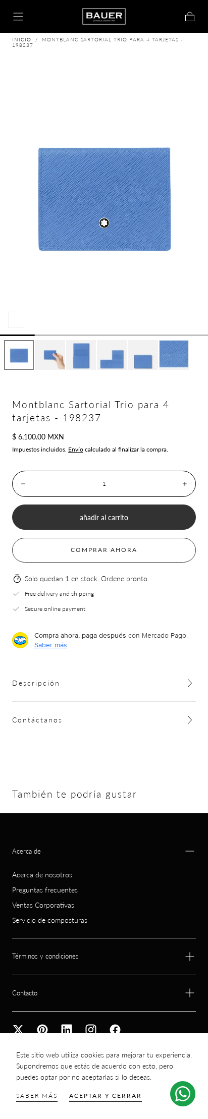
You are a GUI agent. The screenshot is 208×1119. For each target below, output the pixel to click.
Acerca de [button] (26, 851)
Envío (75, 449)
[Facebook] (115, 1030)
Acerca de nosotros (42, 874)
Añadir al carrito (104, 517)
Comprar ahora (104, 549)
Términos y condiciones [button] (45, 956)
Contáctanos (37, 719)
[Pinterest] (42, 1030)
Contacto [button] (24, 993)
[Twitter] (18, 1030)
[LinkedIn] (67, 1030)
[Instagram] (91, 1030)
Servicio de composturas (49, 920)
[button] (18, 17)
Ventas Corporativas (43, 905)
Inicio (21, 39)
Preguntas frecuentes (45, 889)
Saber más (37, 1095)
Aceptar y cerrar (105, 1095)
